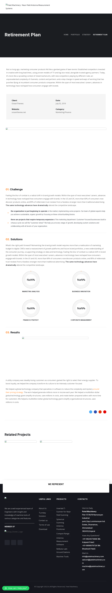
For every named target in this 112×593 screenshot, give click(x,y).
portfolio (75, 35)
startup (51, 463)
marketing (15, 463)
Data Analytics (56, 458)
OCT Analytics (20, 458)
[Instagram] (13, 542)
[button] (15, 588)
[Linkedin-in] (7, 542)
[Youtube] (20, 542)
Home (66, 35)
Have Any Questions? (91, 535)
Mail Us (85, 553)
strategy (86, 35)
